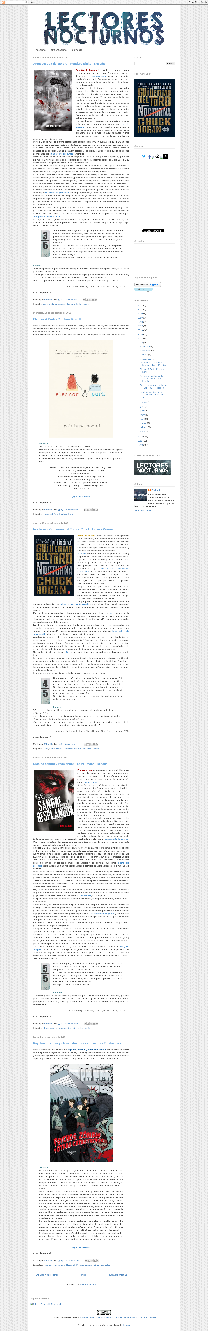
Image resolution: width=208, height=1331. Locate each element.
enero (143, 431)
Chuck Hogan (56, 748)
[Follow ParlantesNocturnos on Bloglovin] (147, 286)
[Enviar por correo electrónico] (84, 299)
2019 (140, 318)
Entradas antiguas (118, 1275)
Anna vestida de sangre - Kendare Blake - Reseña (69, 63)
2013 (45, 748)
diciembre (145, 346)
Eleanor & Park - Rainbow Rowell (57, 319)
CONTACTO (77, 50)
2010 (140, 445)
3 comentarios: (72, 744)
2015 (140, 334)
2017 (140, 326)
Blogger (126, 1325)
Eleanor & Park (50, 514)
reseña (86, 304)
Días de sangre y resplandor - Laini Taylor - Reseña (70, 763)
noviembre (145, 350)
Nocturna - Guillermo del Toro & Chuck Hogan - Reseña (73, 529)
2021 (140, 309)
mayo (143, 415)
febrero (144, 427)
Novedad (70, 1265)
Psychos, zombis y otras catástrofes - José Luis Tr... (152, 394)
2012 (140, 436)
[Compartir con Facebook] (92, 299)
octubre (144, 354)
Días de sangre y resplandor (57, 1028)
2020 (140, 313)
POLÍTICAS (41, 50)
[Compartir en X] (89, 299)
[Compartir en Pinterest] (95, 299)
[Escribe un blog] (86, 299)
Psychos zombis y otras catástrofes (93, 1265)
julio (142, 406)
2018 (140, 322)
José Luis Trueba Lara (54, 1265)
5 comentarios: (72, 1023)
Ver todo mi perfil (142, 510)
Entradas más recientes (46, 1275)
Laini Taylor (77, 1028)
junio (143, 410)
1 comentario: (71, 299)
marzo (143, 423)
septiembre (146, 359)
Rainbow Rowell (66, 514)
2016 (140, 330)
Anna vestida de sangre (54, 304)
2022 (140, 305)
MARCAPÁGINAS (59, 50)
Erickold (155, 490)
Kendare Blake (74, 304)
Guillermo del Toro (72, 748)
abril (142, 419)
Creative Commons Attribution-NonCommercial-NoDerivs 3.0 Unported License (118, 1317)
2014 (140, 338)
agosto (144, 402)
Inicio (83, 1275)
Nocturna (87, 748)
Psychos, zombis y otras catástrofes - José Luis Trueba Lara (77, 1043)
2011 (140, 441)
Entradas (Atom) (88, 1284)
